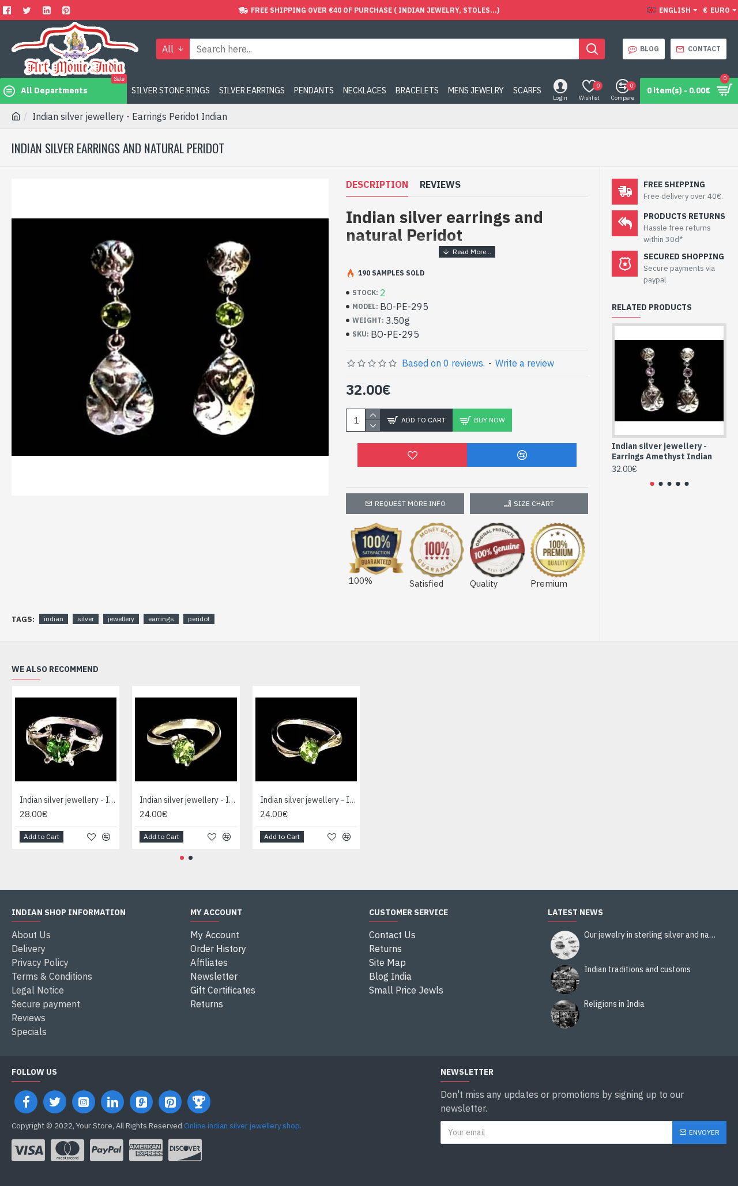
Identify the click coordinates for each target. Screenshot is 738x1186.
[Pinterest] (67, 10)
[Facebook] (8, 10)
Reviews (440, 184)
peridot (199, 618)
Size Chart (534, 503)
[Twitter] (28, 10)
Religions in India (614, 1004)
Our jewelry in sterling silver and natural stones (651, 935)
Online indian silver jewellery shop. (243, 1126)
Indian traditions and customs (637, 969)
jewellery (121, 618)
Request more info (410, 503)
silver (85, 618)
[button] (652, 484)
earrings (161, 618)
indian (53, 618)
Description (377, 184)
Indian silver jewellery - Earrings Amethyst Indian (662, 451)
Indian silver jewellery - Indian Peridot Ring (68, 800)
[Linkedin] (48, 10)
